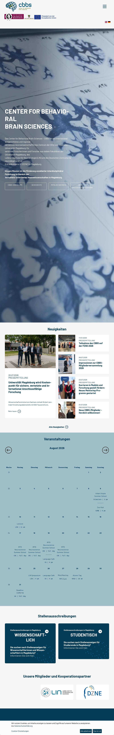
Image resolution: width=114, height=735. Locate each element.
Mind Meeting (63, 575)
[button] (105, 6)
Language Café (49, 559)
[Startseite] (109, 22)
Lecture (20, 524)
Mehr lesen (12, 411)
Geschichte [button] (37, 185)
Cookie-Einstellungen (20, 731)
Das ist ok (97, 731)
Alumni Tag (77, 575)
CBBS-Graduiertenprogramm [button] (81, 186)
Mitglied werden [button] (58, 185)
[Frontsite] (106, 22)
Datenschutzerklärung (23, 726)
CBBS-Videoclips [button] (15, 185)
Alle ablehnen (85, 731)
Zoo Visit (100, 507)
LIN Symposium (34, 575)
